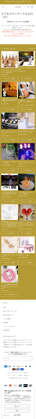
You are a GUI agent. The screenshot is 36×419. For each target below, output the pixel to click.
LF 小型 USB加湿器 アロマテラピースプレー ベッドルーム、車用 (26, 131)
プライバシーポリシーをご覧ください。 (18, 401)
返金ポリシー (27, 372)
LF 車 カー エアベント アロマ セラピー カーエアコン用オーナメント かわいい (9, 132)
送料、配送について (8, 315)
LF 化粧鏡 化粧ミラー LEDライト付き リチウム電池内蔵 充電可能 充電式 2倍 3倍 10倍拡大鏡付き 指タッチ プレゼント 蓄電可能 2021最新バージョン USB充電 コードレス (9, 224)
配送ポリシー (27, 375)
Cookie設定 (25, 378)
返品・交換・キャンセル (10, 311)
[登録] (31, 359)
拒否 (17, 410)
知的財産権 (6, 330)
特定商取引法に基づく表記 (15, 378)
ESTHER (11, 372)
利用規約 (5, 322)
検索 (4, 307)
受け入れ (17, 406)
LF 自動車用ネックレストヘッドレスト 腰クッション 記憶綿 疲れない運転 (26, 102)
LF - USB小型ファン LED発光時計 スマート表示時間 (9, 162)
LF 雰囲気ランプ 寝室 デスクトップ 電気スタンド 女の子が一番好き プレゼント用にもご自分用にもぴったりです (26, 224)
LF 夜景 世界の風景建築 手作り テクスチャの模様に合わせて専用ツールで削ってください (9, 193)
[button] (3, 7)
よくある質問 (7, 319)
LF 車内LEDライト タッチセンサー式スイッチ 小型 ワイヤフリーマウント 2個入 (26, 163)
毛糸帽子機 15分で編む (23, 255)
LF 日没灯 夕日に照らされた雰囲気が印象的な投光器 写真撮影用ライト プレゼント (9, 100)
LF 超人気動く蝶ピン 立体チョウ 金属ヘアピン (9, 255)
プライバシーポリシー (9, 326)
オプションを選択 (9, 78)
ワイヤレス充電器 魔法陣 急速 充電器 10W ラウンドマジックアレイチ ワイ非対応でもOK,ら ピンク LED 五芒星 (9, 286)
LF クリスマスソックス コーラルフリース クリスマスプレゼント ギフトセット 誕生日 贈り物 (9, 71)
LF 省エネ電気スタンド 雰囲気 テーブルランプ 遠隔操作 (26, 193)
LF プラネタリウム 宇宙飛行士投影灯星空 (26, 68)
